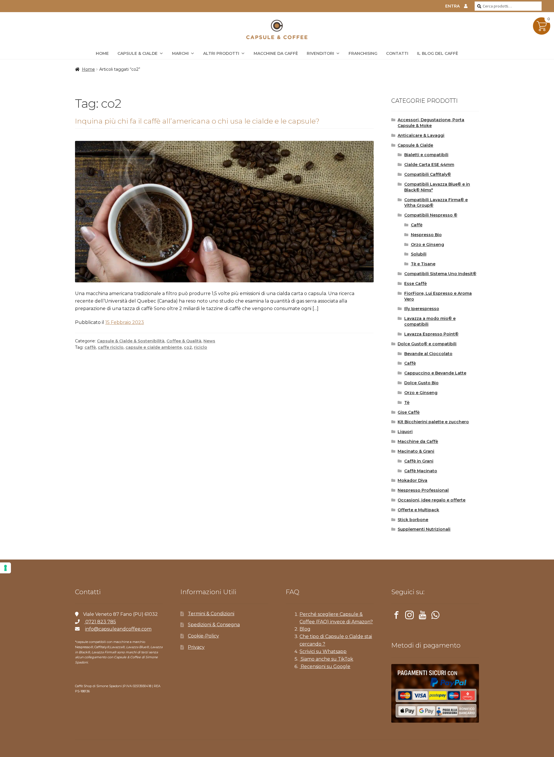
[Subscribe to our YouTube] (422, 616)
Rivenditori (320, 53)
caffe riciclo (110, 347)
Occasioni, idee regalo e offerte (431, 500)
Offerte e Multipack (418, 509)
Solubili (418, 254)
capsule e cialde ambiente (154, 347)
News (209, 341)
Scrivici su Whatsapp (323, 651)
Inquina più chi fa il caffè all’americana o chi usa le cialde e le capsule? (197, 121)
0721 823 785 (100, 621)
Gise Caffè (409, 412)
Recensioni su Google (325, 666)
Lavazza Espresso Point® (431, 334)
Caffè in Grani (418, 461)
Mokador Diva (412, 480)
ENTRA (452, 6)
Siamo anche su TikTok (326, 659)
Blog (305, 629)
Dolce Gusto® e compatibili (427, 343)
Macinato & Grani (416, 451)
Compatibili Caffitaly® (427, 174)
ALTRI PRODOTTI (221, 53)
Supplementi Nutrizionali (424, 529)
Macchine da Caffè (276, 53)
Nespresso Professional (423, 490)
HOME (102, 53)
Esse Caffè (415, 283)
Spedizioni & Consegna (214, 624)
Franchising (363, 53)
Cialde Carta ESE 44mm (429, 164)
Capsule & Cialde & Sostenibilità (130, 341)
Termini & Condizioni (211, 613)
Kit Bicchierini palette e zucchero (433, 421)
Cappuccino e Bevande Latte (435, 373)
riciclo (200, 347)
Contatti (397, 53)
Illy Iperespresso (421, 308)
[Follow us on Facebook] (396, 616)
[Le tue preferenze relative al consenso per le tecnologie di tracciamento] (5, 567)
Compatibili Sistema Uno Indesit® (440, 273)
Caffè (416, 225)
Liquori (405, 431)
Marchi (180, 53)
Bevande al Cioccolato (428, 353)
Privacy (196, 647)
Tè (406, 402)
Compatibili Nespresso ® (430, 215)
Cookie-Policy (203, 636)
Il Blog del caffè (437, 53)
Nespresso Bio (426, 234)
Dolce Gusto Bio (421, 382)
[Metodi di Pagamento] (435, 693)
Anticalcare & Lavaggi (421, 135)
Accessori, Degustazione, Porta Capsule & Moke (431, 122)
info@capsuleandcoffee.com (118, 629)
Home (88, 69)
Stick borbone (413, 519)
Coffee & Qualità (183, 341)
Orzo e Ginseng (427, 244)
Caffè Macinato (420, 470)
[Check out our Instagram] (409, 616)
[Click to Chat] (435, 616)
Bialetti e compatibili (426, 154)
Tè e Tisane (423, 263)
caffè (90, 347)
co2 (188, 347)
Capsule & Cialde (137, 53)
